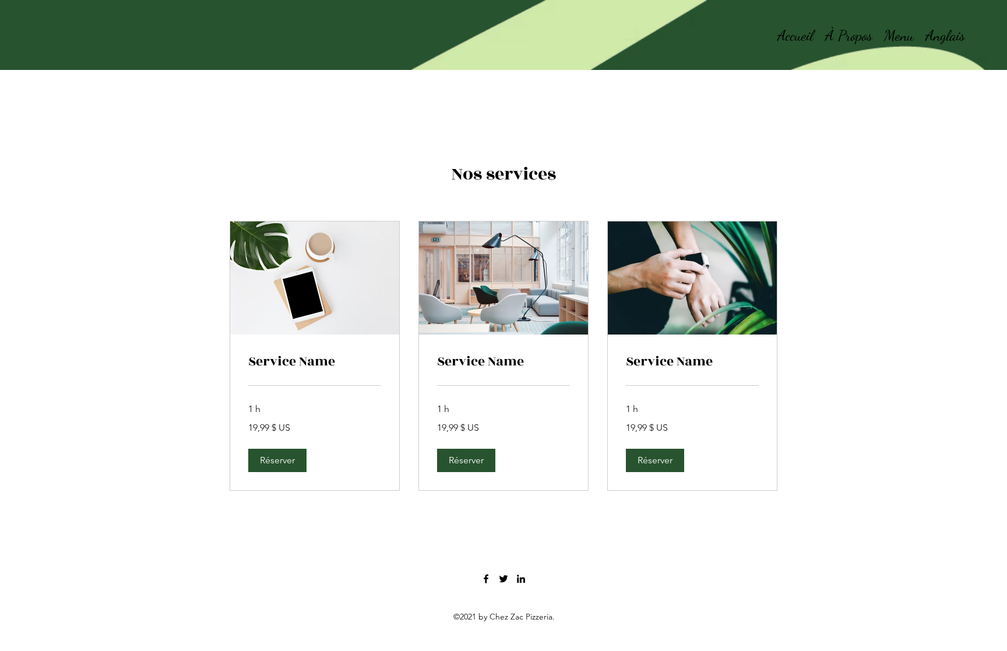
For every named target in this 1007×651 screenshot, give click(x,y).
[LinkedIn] (521, 579)
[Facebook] (486, 579)
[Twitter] (503, 579)
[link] (314, 362)
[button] (277, 460)
